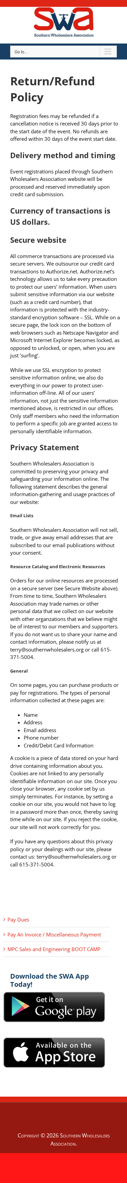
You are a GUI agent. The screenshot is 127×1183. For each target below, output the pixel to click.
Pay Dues (18, 919)
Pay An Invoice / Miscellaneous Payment (54, 934)
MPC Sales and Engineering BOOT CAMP (54, 949)
